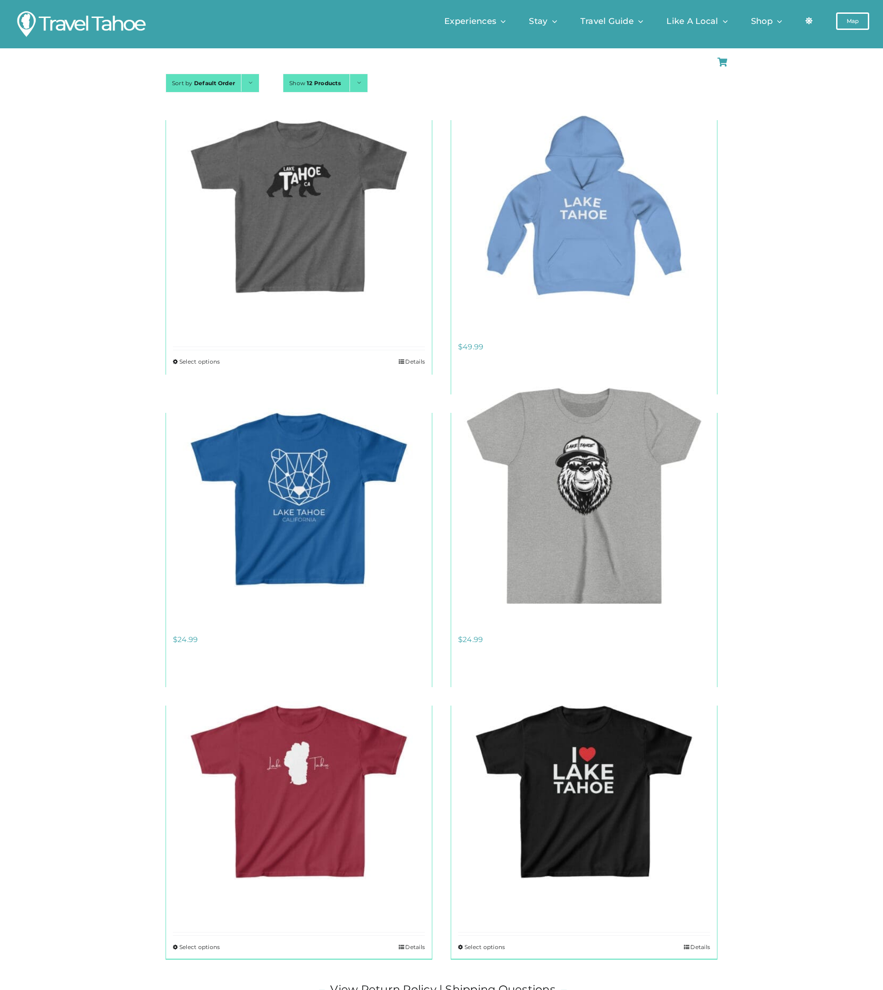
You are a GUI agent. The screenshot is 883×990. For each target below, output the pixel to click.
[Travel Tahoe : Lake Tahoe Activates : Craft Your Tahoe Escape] (82, 12)
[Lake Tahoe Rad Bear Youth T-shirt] (584, 498)
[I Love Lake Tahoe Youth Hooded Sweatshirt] (584, 206)
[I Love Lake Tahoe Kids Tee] (584, 791)
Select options (199, 361)
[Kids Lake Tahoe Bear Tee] (299, 206)
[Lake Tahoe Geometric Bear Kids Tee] (299, 498)
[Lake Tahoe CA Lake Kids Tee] (299, 791)
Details (415, 361)
